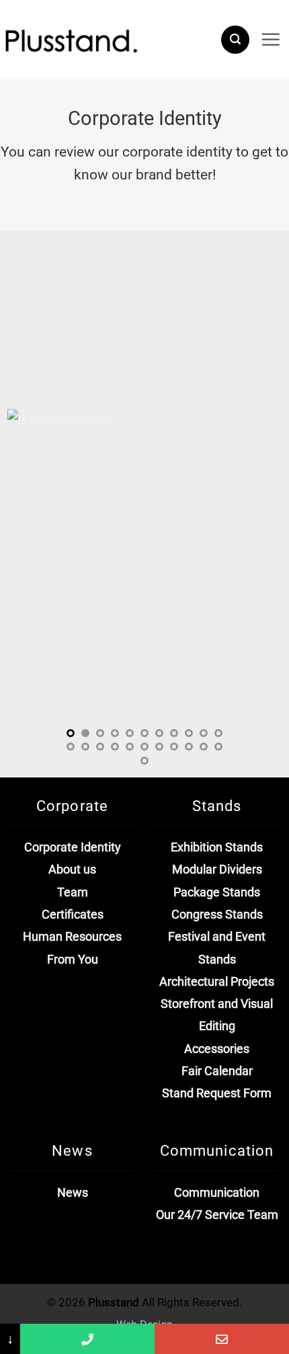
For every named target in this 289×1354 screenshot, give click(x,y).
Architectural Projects (216, 981)
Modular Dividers (217, 869)
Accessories (216, 1049)
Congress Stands (217, 914)
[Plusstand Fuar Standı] (105, 45)
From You (72, 959)
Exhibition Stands (217, 847)
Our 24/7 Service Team (217, 1215)
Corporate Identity (72, 847)
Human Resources (72, 936)
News (72, 1192)
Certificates (73, 914)
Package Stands (216, 892)
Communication (216, 1192)
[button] (235, 40)
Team (72, 892)
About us (72, 869)
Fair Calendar (217, 1071)
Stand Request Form (217, 1093)
